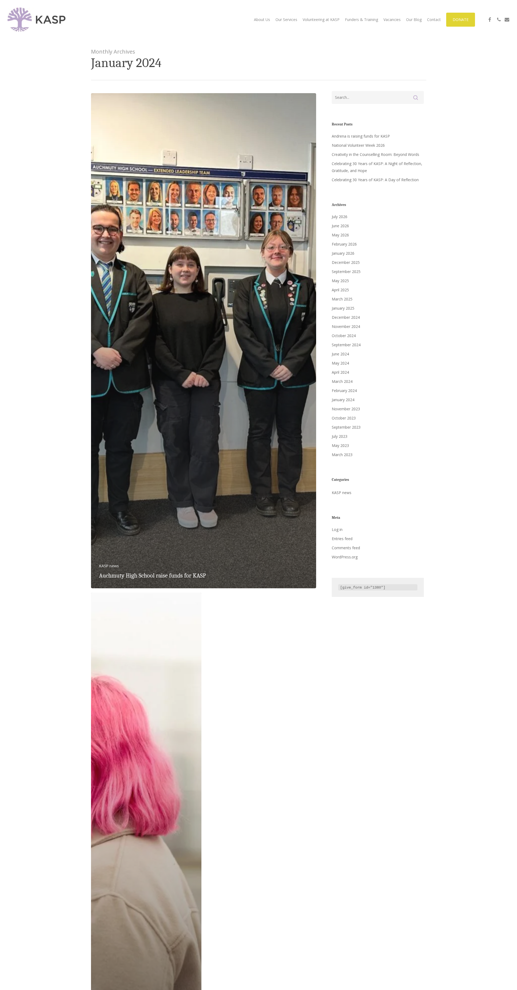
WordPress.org (345, 556)
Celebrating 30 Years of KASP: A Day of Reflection (375, 179)
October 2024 (344, 335)
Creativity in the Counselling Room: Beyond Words (375, 154)
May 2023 (340, 445)
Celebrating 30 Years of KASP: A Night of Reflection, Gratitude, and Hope (377, 167)
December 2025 (346, 262)
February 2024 (344, 390)
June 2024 (340, 353)
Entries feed (342, 538)
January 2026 (343, 253)
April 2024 (340, 372)
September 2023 (346, 427)
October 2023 (344, 418)
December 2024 (346, 317)
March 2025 (342, 299)
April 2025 (340, 289)
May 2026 (340, 234)
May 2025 (340, 280)
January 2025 (343, 308)
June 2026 (340, 225)
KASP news (109, 565)
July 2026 (339, 216)
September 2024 (346, 344)
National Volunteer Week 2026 (358, 145)
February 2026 (344, 244)
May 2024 (340, 363)
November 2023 (346, 408)
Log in (337, 529)
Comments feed (346, 547)
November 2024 (346, 326)
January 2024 (343, 399)
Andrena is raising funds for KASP (361, 136)
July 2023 (339, 436)
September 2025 (346, 271)
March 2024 (342, 381)
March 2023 (342, 454)
